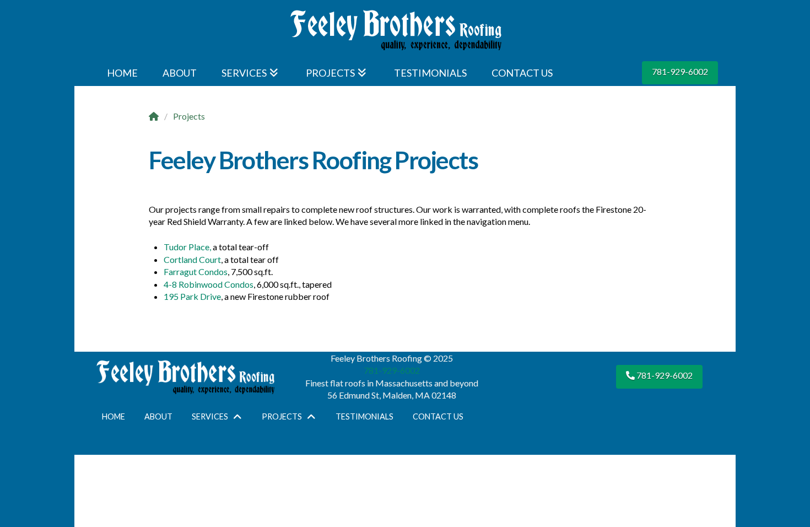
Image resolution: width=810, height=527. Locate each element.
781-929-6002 (680, 71)
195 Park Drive (192, 296)
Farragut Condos (196, 271)
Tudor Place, (187, 246)
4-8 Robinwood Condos (208, 284)
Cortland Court (192, 259)
